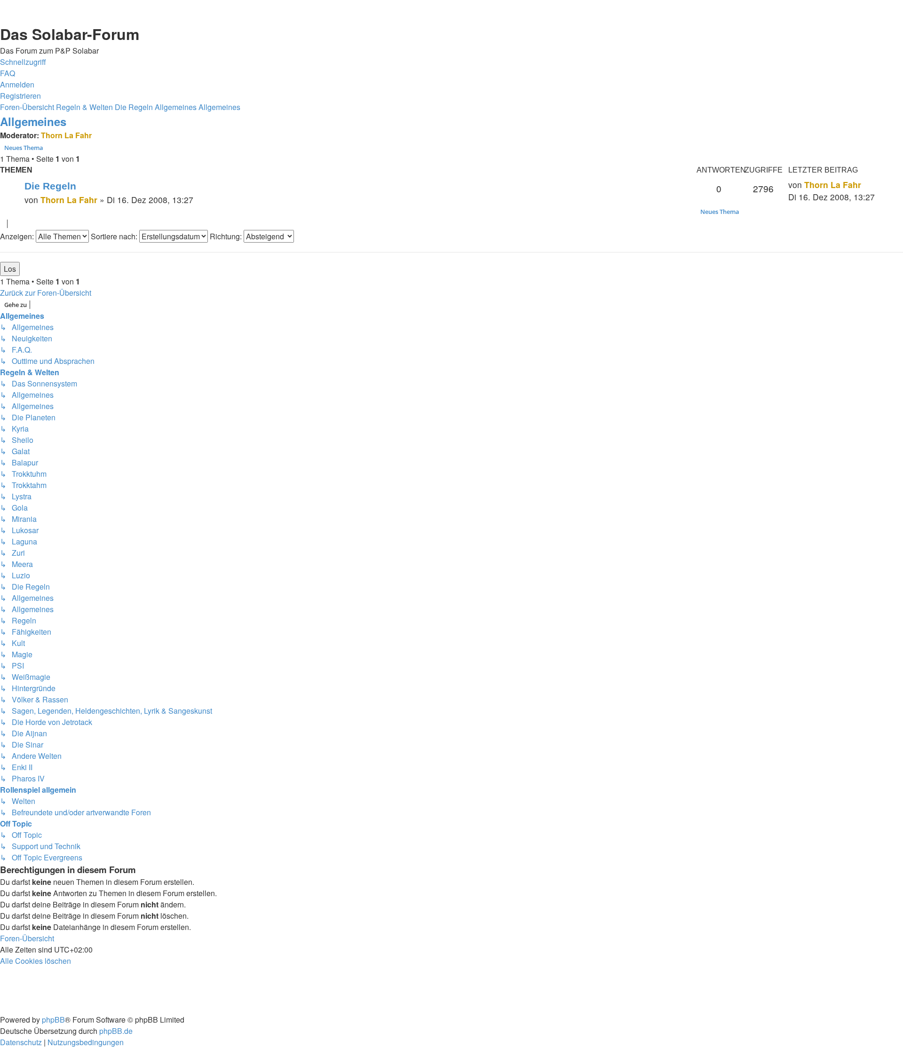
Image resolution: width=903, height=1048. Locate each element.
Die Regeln (50, 186)
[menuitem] (7, 73)
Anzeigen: (18, 236)
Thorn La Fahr (66, 135)
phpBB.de (116, 1030)
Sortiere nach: (115, 236)
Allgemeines (33, 121)
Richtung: (227, 236)
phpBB (53, 1019)
